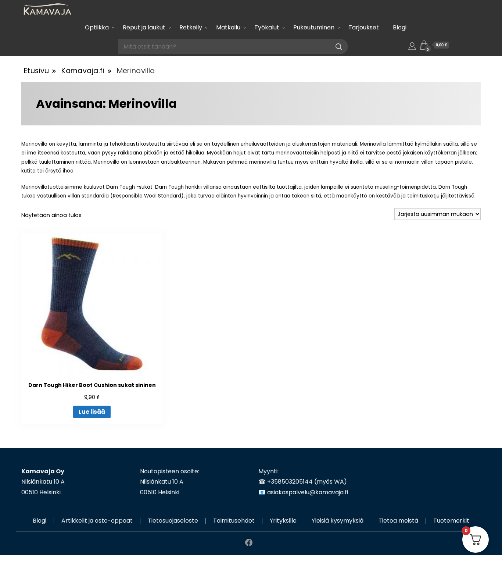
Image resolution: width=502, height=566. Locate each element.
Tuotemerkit (451, 520)
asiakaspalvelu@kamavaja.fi (307, 492)
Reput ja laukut (144, 27)
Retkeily (190, 27)
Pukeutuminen (313, 27)
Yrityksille (283, 520)
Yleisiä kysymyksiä (337, 520)
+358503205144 (290, 481)
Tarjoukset (363, 27)
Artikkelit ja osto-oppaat (97, 520)
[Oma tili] (412, 45)
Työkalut (266, 27)
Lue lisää (92, 412)
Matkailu (228, 27)
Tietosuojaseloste (173, 520)
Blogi (399, 27)
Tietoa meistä (398, 520)
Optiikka (97, 27)
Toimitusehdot (234, 520)
